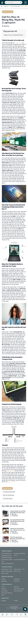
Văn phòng (4, 581)
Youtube (16, 600)
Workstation (17, 579)
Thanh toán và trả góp (19, 588)
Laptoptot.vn (18, 42)
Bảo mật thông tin (18, 590)
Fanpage (4, 600)
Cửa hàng (16, 586)
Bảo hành (4, 588)
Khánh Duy (6, 26)
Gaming (3, 579)
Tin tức (3, 586)
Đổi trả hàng (4, 590)
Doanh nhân (17, 581)
